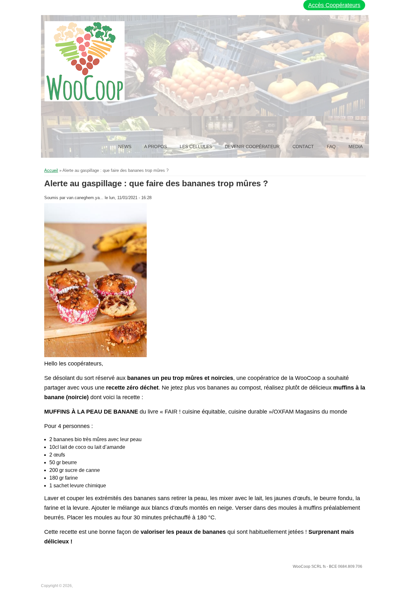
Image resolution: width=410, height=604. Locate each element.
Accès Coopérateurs (334, 5)
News (124, 146)
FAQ (331, 146)
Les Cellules (196, 146)
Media (355, 146)
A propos (155, 146)
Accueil (51, 170)
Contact (303, 146)
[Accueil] (84, 61)
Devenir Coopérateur (252, 146)
